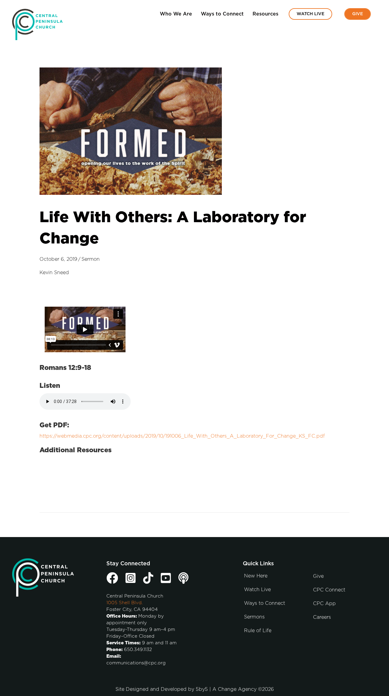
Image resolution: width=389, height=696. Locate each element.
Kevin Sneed (54, 272)
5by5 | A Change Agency (226, 689)
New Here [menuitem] (255, 576)
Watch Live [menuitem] (310, 14)
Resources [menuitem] (265, 14)
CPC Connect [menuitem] (329, 589)
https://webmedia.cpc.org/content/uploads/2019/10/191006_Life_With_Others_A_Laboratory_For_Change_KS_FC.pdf (182, 436)
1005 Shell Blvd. (124, 603)
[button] (368, 28)
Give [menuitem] (357, 14)
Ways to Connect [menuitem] (222, 14)
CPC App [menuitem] (324, 603)
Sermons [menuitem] (254, 617)
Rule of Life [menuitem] (257, 630)
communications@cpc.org (136, 663)
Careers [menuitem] (322, 617)
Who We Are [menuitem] (176, 14)
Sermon (90, 259)
